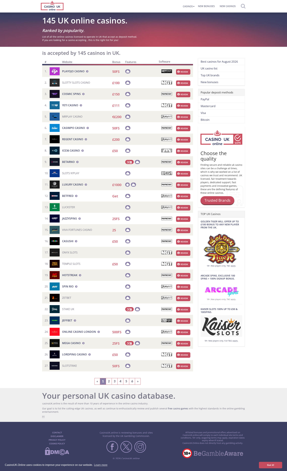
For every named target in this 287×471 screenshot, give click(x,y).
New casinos (228, 6)
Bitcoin (205, 120)
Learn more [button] (100, 465)
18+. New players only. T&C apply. (221, 265)
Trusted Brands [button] (217, 200)
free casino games (178, 408)
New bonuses (206, 6)
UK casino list (209, 68)
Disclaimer (57, 436)
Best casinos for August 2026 (219, 61)
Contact (57, 432)
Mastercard (208, 106)
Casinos (188, 6)
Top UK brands (210, 75)
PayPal (205, 99)
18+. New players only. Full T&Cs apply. (221, 340)
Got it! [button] (270, 465)
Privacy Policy (57, 439)
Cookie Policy (57, 443)
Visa (203, 113)
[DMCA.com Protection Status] (57, 454)
